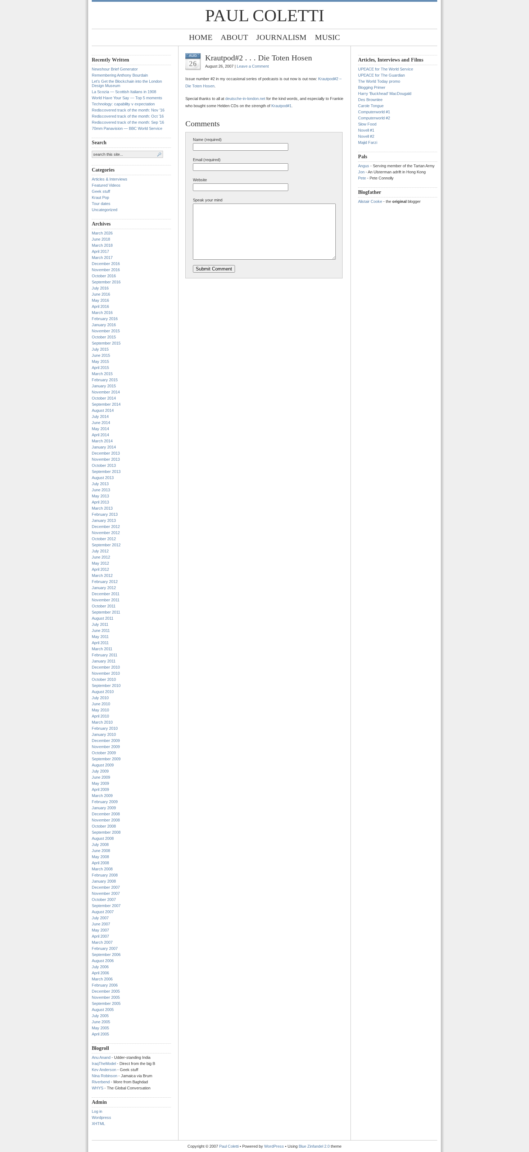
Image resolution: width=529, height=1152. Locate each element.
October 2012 (104, 539)
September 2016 (106, 282)
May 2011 (100, 636)
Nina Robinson (104, 1076)
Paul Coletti (264, 15)
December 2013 (106, 453)
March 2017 (102, 257)
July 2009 (100, 771)
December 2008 (106, 814)
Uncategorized (104, 210)
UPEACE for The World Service (385, 69)
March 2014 (102, 441)
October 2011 (104, 606)
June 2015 (101, 355)
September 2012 (106, 545)
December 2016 (106, 263)
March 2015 (102, 374)
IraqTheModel (104, 1063)
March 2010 (102, 722)
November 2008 (106, 820)
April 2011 (100, 643)
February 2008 (105, 875)
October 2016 (104, 276)
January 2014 (104, 447)
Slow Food (367, 124)
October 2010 (104, 679)
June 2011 (101, 630)
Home (200, 37)
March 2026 (102, 233)
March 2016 (102, 312)
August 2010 (103, 691)
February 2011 (104, 655)
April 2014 (100, 435)
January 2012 (104, 588)
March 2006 (102, 979)
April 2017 (100, 251)
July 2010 (100, 698)
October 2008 (104, 826)
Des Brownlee (370, 99)
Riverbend (101, 1082)
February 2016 (105, 319)
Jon (361, 172)
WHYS (97, 1088)
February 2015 (105, 380)
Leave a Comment (253, 66)
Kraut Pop (100, 197)
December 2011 (105, 594)
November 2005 (106, 997)
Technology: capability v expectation (123, 104)
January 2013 (104, 520)
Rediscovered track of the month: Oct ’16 (128, 116)
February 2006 (105, 985)
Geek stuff (101, 191)
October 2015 (104, 337)
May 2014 (100, 429)
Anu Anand (101, 1057)
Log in (97, 1111)
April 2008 (100, 863)
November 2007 (106, 893)
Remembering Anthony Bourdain (120, 75)
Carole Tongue (371, 106)
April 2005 (100, 1034)
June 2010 (101, 704)
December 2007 (106, 887)
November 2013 (106, 459)
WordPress (274, 1146)
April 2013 (100, 502)
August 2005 (103, 1009)
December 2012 (106, 526)
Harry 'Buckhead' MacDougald (384, 93)
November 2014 (106, 392)
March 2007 (102, 942)
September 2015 (106, 343)
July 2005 (100, 1016)
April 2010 (100, 716)
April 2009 (100, 789)
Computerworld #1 (374, 112)
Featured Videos (106, 185)
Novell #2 (366, 136)
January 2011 (104, 661)
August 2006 (103, 961)
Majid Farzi (367, 142)
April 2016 (100, 306)
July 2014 (100, 416)
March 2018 (102, 245)
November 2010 (106, 673)
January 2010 (104, 734)
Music (327, 37)
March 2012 (102, 575)
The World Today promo (379, 81)
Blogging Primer (371, 87)
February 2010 (105, 728)
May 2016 (100, 300)
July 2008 (100, 844)
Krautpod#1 (281, 106)
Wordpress (101, 1117)
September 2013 (106, 471)
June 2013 (101, 490)
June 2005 (101, 1022)
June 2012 (101, 557)
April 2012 (100, 569)
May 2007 (100, 930)
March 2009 (102, 795)
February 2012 (105, 581)
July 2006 (100, 967)
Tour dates (101, 203)
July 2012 (100, 551)
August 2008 (103, 838)
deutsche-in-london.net (245, 98)
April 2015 (100, 367)
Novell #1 (366, 130)
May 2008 (100, 857)
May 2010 (100, 710)
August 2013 (103, 477)
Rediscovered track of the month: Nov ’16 (128, 110)
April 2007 (100, 936)
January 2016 (104, 325)
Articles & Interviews (109, 179)
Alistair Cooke (370, 201)
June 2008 (101, 850)
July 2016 (100, 288)
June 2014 (101, 422)
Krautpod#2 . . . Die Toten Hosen (258, 57)
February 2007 (105, 948)
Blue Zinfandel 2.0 (314, 1146)
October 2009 (104, 753)
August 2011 (102, 618)
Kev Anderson (104, 1069)
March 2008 (102, 869)
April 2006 (100, 973)
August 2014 (103, 410)
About (234, 37)
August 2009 (103, 765)
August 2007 (103, 912)
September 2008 (106, 832)
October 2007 (104, 899)
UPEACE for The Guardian (381, 75)
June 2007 (101, 924)
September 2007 (106, 905)
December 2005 (106, 991)
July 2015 (100, 349)
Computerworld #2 (374, 118)
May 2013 (100, 496)
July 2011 (100, 624)
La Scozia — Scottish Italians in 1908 (124, 92)
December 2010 (106, 667)
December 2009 (106, 740)
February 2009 (105, 802)
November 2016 (106, 270)
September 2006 (106, 954)
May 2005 (100, 1028)
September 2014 (106, 404)
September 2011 (106, 612)
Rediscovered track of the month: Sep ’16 (128, 122)
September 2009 (106, 759)
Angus (363, 166)
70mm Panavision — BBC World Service (127, 128)
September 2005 (106, 1003)
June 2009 (101, 777)
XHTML (98, 1123)
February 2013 (105, 514)
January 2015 (104, 386)
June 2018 (101, 239)
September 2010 (106, 685)
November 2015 (106, 331)
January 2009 (104, 808)
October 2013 (104, 465)
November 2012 (106, 533)
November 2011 (105, 600)
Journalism (281, 37)
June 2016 (101, 294)
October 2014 (104, 398)
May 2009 (100, 783)
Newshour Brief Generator (115, 69)
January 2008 (104, 881)
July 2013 (100, 484)
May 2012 (100, 563)
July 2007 (100, 918)
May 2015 (100, 361)
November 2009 (106, 747)
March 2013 (102, 508)
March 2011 (102, 649)
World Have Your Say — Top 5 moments (127, 98)
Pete (362, 178)
